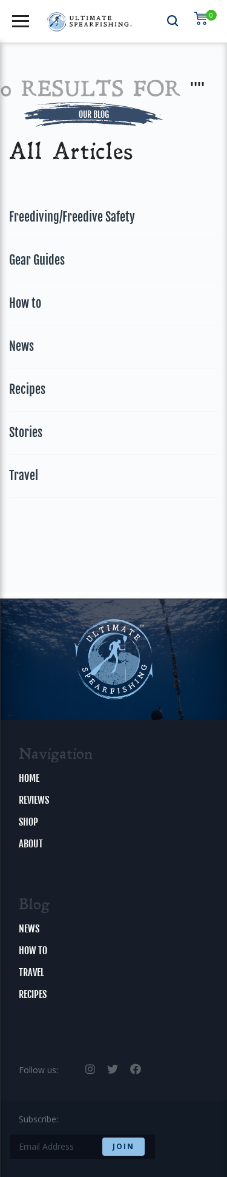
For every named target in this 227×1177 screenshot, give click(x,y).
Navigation (56, 755)
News (21, 346)
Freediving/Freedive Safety (72, 217)
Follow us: (38, 1070)
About (31, 844)
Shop (28, 822)
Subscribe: (38, 1119)
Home (29, 778)
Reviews (34, 800)
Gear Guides (37, 260)
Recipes (27, 389)
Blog (34, 905)
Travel (23, 475)
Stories (25, 432)
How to (25, 303)
